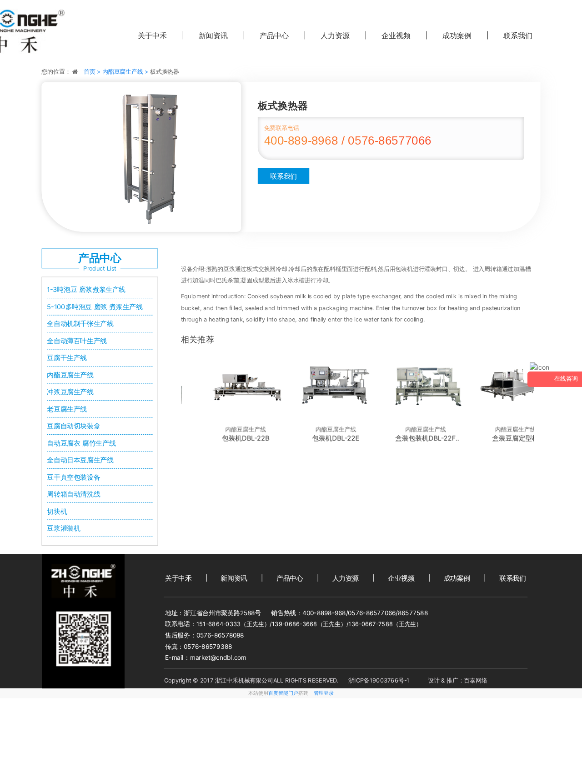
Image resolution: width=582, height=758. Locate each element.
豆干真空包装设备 (73, 477)
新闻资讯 (213, 35)
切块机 (57, 511)
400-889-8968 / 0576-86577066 (347, 140)
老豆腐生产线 (67, 409)
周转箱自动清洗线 (73, 494)
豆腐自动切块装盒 (73, 426)
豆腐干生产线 (67, 358)
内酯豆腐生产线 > (126, 71)
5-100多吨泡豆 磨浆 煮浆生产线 (94, 307)
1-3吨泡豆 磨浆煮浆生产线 (86, 290)
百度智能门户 (283, 693)
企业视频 (396, 35)
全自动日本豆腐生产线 (80, 460)
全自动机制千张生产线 (80, 324)
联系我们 (283, 176)
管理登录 (324, 693)
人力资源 (335, 35)
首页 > (93, 71)
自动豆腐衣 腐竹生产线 (81, 443)
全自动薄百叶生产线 (77, 341)
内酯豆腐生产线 (70, 375)
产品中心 (274, 35)
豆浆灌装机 (63, 528)
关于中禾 (152, 35)
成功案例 (457, 35)
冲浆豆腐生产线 (70, 392)
